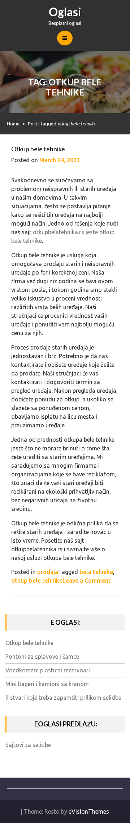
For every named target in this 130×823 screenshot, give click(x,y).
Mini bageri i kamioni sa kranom (47, 684)
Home (13, 123)
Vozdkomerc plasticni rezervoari (47, 670)
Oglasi (65, 12)
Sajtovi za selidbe (28, 745)
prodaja (47, 572)
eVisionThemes (89, 811)
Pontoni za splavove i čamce (42, 656)
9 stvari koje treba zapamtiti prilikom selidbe (63, 697)
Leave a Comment (86, 580)
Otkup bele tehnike (38, 149)
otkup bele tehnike (36, 580)
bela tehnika (96, 572)
